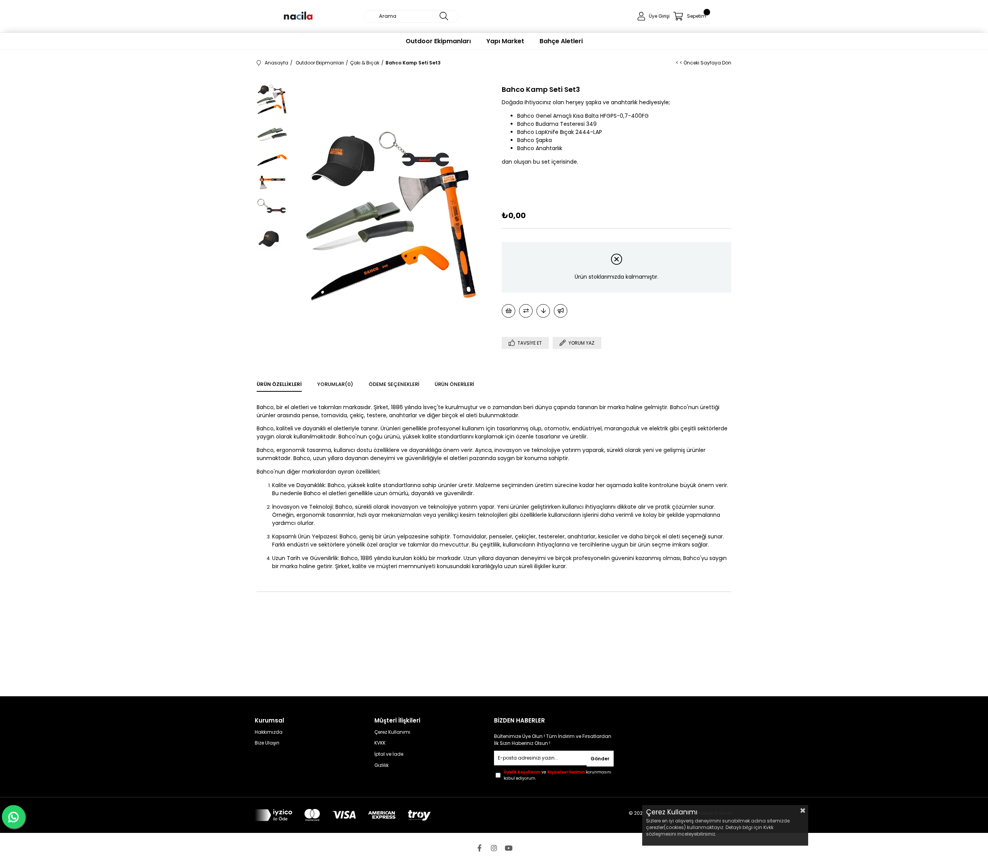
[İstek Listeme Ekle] (508, 311)
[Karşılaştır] (526, 311)
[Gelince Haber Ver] (560, 311)
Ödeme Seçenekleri (394, 384)
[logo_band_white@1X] (343, 815)
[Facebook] (479, 848)
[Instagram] (494, 848)
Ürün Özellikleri (279, 384)
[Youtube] (508, 848)
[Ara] (444, 16)
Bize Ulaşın (267, 743)
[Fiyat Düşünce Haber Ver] (543, 311)
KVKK (380, 743)
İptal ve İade (388, 754)
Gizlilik (381, 765)
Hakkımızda (269, 732)
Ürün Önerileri (454, 384)
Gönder (599, 758)
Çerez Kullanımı (392, 732)
